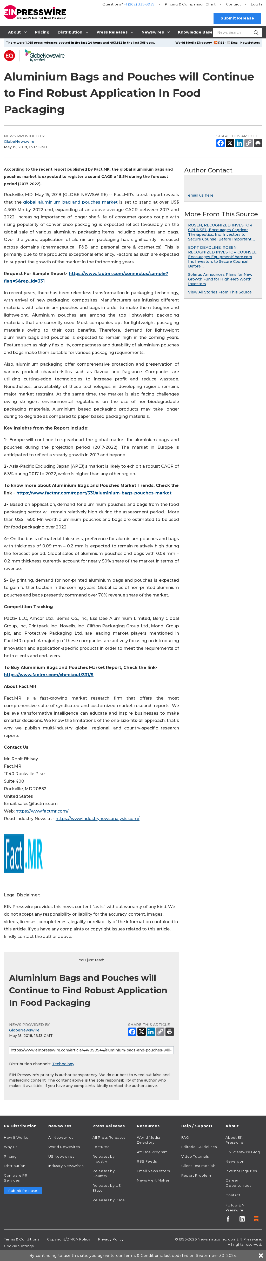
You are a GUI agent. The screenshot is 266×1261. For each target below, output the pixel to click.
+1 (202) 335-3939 (139, 4)
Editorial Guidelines (199, 1147)
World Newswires (64, 1147)
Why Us (10, 1147)
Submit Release (237, 18)
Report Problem (196, 1175)
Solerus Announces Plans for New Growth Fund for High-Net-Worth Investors (220, 279)
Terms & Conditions (21, 1239)
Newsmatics (209, 1239)
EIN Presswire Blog (242, 1152)
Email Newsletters (245, 42)
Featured (101, 1147)
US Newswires (61, 1156)
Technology (63, 1064)
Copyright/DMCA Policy (68, 1239)
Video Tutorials (195, 1156)
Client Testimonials (198, 1166)
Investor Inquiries (241, 1171)
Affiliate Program (152, 1152)
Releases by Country (103, 1173)
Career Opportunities (238, 1183)
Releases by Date (108, 1200)
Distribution (14, 1166)
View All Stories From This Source (220, 292)
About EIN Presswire (234, 1140)
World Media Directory (193, 42)
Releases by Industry (103, 1159)
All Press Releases (108, 1137)
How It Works (16, 1137)
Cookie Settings (19, 1246)
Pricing (190, 4)
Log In (256, 4)
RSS (221, 42)
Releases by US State (106, 1188)
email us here (201, 195)
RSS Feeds (147, 1161)
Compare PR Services (15, 1178)
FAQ (185, 1137)
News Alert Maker (153, 1180)
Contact (233, 4)
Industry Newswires (66, 1166)
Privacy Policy (111, 1239)
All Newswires (60, 1137)
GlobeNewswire (19, 141)
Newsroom (235, 1161)
